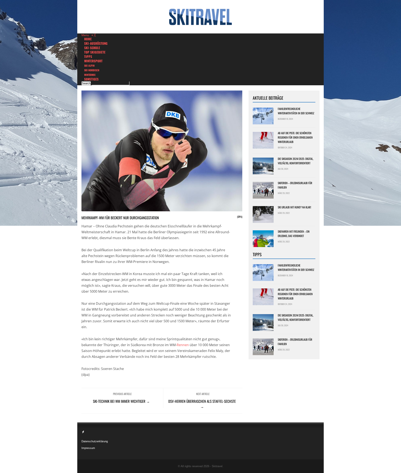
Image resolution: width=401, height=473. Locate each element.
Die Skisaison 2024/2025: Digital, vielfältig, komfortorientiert (295, 161)
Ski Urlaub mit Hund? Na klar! (294, 207)
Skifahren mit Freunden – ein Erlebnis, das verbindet (294, 233)
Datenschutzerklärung (94, 441)
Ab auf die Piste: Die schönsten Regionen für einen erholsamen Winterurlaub (295, 137)
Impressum (88, 448)
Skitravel (217, 466)
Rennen (183, 345)
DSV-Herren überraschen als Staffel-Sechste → (202, 404)
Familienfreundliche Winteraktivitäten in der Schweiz (296, 111)
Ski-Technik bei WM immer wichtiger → (121, 401)
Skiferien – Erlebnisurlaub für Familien (295, 185)
